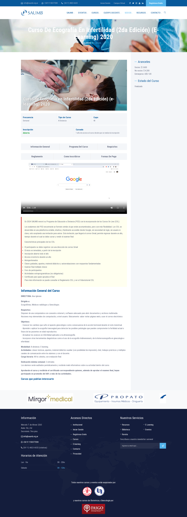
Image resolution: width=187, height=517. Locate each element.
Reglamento (37, 156)
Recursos (126, 425)
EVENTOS (82, 12)
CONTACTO (155, 12)
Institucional (77, 425)
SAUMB (70, 12)
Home (88, 42)
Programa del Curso (78, 146)
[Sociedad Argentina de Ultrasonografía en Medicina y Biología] (32, 13)
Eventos (148, 429)
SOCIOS (128, 12)
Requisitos (112, 146)
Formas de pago (108, 156)
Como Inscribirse (72, 156)
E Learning (149, 425)
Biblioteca (126, 429)
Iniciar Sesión (105, 3)
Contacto (76, 449)
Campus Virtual (119, 3)
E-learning (77, 444)
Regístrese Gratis (156, 3)
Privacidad (77, 454)
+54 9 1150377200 (51, 3)
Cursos (75, 439)
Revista (125, 434)
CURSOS (95, 12)
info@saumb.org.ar (31, 3)
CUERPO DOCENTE (112, 12)
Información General (40, 146)
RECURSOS (141, 12)
